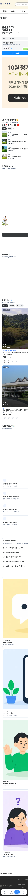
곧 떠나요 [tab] (5, 305)
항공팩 (9, 128)
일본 (9, 125)
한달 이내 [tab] (12, 305)
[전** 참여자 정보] (8, 361)
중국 (15, 125)
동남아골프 (4, 11)
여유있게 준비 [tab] (20, 305)
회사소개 (20, 879)
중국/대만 (22, 11)
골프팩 (4, 128)
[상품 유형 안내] (13, 128)
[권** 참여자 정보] (4, 361)
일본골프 (13, 11)
